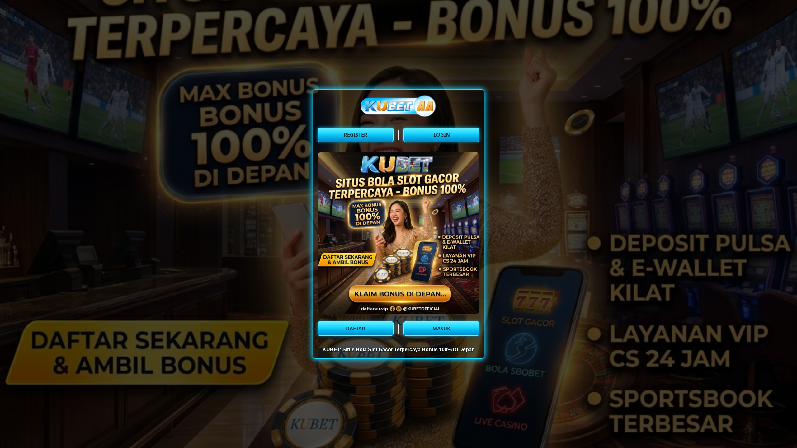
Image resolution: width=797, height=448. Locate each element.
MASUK (441, 328)
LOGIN (441, 134)
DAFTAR (355, 328)
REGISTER (355, 134)
